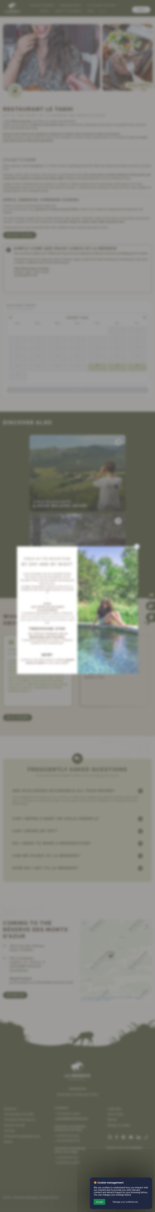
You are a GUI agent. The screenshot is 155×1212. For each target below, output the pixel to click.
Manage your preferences (125, 1202)
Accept (99, 1202)
